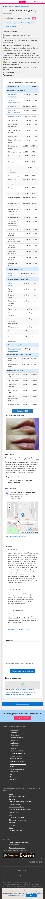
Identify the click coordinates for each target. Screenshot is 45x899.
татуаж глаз (17, 689)
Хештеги (12, 825)
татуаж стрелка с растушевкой (20, 694)
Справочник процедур (16, 817)
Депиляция (14, 772)
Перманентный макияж (18, 764)
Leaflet (22, 532)
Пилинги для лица (14, 116)
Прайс (7, 23)
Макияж (12, 766)
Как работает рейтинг (16, 807)
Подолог (13, 748)
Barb (22, 2)
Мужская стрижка (16, 756)
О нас (11, 794)
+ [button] (9, 504)
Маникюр (13, 779)
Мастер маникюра (17, 737)
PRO (34, 18)
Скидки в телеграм (15, 830)
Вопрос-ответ (13, 812)
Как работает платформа (17, 796)
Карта (11, 828)
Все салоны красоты (17, 751)
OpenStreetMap (30, 532)
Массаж (12, 774)
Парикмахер (15, 735)
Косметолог (15, 730)
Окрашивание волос (17, 761)
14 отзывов (25, 18)
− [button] (9, 507)
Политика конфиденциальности (20, 801)
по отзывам (22, 686)
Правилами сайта (18, 895)
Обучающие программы (17, 820)
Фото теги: (9, 689)
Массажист (14, 732)
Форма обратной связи (17, 848)
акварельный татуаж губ (13, 692)
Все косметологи (22, 704)
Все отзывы (12, 629)
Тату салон (14, 745)
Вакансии (12, 822)
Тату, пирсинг (14, 777)
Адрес (15, 23)
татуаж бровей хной (28, 689)
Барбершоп (15, 743)
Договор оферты (14, 804)
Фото (22, 23)
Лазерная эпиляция (17, 769)
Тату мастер (15, 740)
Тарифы (12, 799)
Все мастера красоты (17, 753)
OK (31, 895)
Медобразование (10, 26)
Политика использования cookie (20, 809)
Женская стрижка (16, 758)
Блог (10, 815)
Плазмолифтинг (13, 106)
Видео (30, 23)
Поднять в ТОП (22, 411)
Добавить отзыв (23, 629)
